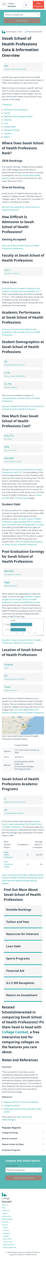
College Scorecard (12, 1105)
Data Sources (6, 1216)
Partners (5, 1225)
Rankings (7, 104)
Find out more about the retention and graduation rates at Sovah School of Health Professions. (21, 332)
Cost (6, 123)
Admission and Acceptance (16, 109)
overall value (27, 175)
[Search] (26, 4)
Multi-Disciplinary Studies (8, 864)
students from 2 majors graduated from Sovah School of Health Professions (22, 824)
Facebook (6, 1233)
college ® (12, 5)
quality (37, 175)
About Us (5, 1205)
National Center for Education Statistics (21, 1102)
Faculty (7, 113)
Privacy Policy (7, 1242)
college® (7, 1200)
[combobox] (26, 4)
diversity (5, 178)
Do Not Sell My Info (9, 1247)
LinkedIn (6, 1236)
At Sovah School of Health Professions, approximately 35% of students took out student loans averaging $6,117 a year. (23, 522)
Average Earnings (11, 130)
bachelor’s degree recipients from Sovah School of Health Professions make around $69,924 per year (21, 599)
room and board (21, 498)
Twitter (5, 1228)
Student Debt (10, 126)
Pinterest (6, 1230)
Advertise (5, 1222)
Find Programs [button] (38, 5)
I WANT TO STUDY (11, 1166)
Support (5, 1213)
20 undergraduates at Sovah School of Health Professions (21, 398)
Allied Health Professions (8, 854)
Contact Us (6, 1210)
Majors (7, 137)
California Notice (8, 1245)
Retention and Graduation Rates (18, 116)
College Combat (15, 1032)
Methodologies (7, 1219)
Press (4, 1208)
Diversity (8, 120)
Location (7, 133)
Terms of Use (7, 1239)
